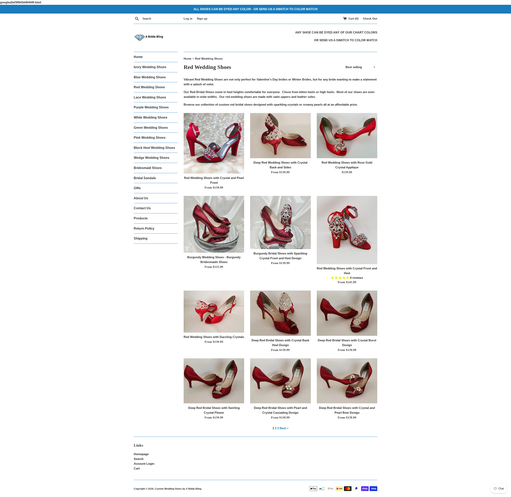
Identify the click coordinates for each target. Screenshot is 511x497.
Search (139, 459)
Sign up (202, 18)
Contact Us (142, 208)
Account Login (144, 463)
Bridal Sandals (145, 178)
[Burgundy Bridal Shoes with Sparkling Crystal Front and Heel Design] (280, 222)
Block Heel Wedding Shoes (154, 147)
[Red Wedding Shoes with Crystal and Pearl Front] (214, 143)
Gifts (137, 188)
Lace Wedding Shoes (150, 97)
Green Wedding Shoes (151, 127)
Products (141, 218)
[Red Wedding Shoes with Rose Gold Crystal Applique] (347, 135)
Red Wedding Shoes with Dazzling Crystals (214, 337)
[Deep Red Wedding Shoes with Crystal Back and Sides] (280, 135)
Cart (137, 468)
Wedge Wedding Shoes (151, 157)
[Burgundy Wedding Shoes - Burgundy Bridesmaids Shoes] (214, 224)
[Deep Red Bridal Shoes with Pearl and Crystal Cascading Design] (280, 381)
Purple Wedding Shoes (151, 107)
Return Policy (144, 228)
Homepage (141, 454)
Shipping (141, 238)
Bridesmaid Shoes (148, 168)
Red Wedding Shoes (149, 87)
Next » (284, 428)
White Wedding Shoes (150, 117)
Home (138, 57)
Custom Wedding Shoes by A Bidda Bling (178, 488)
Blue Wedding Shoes (150, 77)
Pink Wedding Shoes (149, 137)
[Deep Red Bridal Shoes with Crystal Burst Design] (347, 313)
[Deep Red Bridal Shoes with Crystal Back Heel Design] (280, 313)
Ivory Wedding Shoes (150, 67)
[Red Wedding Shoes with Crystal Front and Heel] (347, 230)
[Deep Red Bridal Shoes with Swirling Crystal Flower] (214, 381)
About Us (141, 198)
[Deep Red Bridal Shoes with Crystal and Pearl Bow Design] (347, 381)
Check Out (370, 18)
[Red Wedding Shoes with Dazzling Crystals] (214, 311)
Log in (188, 18)
